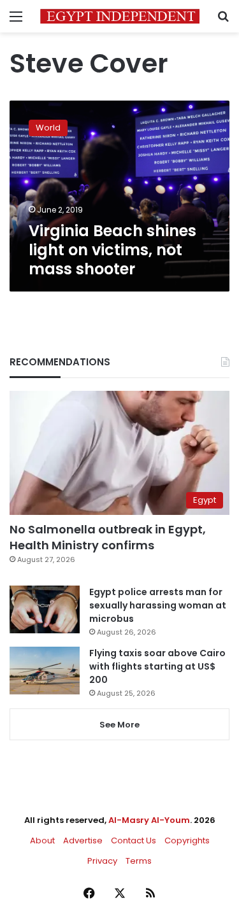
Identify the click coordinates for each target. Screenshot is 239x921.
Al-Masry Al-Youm (149, 820)
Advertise (83, 840)
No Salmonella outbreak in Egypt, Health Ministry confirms (108, 537)
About (42, 840)
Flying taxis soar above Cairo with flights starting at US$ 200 (157, 666)
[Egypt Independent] (119, 16)
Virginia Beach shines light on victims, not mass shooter (112, 249)
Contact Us (133, 840)
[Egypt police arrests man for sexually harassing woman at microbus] (45, 609)
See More (119, 725)
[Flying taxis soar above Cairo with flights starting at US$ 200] (45, 670)
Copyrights (187, 840)
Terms (139, 861)
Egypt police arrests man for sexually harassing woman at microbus (157, 605)
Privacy (102, 861)
